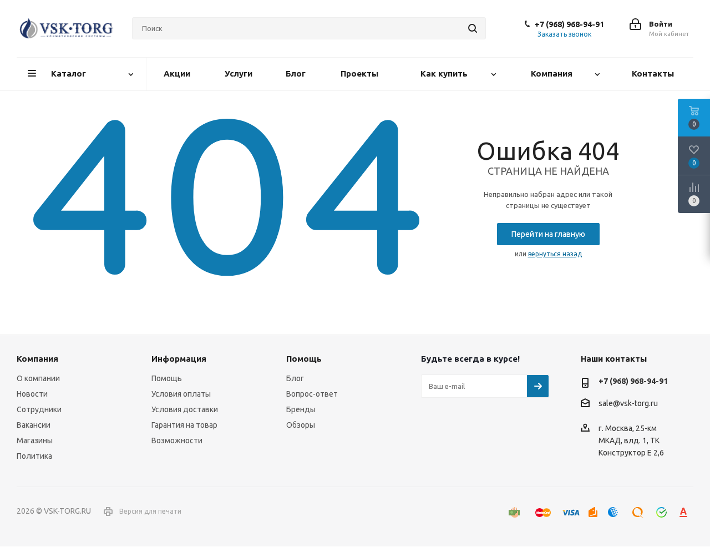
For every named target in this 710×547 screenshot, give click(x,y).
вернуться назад (555, 253)
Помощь (166, 378)
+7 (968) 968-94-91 (569, 24)
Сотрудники (39, 409)
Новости (32, 393)
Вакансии (33, 425)
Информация (178, 358)
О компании (38, 378)
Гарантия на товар (184, 425)
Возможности (176, 440)
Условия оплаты (181, 393)
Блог (295, 378)
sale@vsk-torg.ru (628, 403)
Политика (34, 456)
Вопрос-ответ (312, 393)
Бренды (301, 409)
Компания (37, 358)
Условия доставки (184, 409)
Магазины (35, 440)
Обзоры (300, 425)
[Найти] (472, 28)
